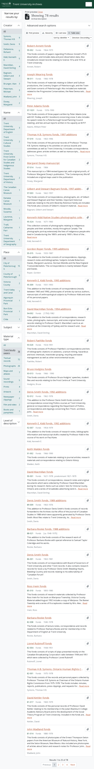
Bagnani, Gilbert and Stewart (11, 76)
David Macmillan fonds (40, 471)
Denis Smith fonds (37, 554)
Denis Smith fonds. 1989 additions (46, 500)
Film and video (11, 405)
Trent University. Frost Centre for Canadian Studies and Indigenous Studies (11, 160)
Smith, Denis (11, 45)
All (5, 31)
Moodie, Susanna (11, 210)
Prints (11, 387)
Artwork (11, 392)
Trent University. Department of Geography (11, 240)
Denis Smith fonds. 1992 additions (46, 392)
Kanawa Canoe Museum (11, 201)
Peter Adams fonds (38, 106)
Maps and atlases (11, 372)
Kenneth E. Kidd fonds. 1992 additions (48, 423)
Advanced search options (41, 25)
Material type (8, 338)
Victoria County (11, 283)
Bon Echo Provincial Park (11, 311)
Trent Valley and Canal (11, 291)
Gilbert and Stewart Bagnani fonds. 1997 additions (55, 188)
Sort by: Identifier (61, 38)
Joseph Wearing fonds (40, 74)
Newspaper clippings (11, 398)
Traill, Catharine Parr (11, 227)
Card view (62, 33)
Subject (8, 327)
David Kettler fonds (38, 697)
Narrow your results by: (11, 15)
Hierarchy (49, 33)
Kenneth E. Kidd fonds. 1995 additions (48, 280)
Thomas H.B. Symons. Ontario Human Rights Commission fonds (55, 669)
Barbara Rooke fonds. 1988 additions (48, 529)
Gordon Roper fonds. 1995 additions (48, 249)
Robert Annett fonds (39, 45)
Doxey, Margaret (11, 103)
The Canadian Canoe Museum (11, 190)
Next (72, 764)
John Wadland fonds (38, 729)
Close (40, 12)
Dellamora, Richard (11, 50)
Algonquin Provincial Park (11, 300)
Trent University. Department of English (11, 128)
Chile (11, 320)
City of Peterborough (11, 266)
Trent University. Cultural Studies (11, 141)
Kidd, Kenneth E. (11, 58)
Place (6, 252)
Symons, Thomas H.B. (11, 38)
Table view (74, 33)
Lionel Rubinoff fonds (39, 643)
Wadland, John (11, 97)
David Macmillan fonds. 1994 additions (49, 309)
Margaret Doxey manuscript (43, 163)
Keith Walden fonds (38, 449)
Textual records (11, 359)
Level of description (10, 422)
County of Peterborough (11, 275)
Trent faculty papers (11, 351)
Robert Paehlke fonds (39, 340)
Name (7, 112)
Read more (85, 151)
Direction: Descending (81, 38)
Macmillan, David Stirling (11, 66)
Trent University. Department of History (11, 178)
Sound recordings (11, 380)
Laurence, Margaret (11, 218)
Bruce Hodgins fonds (39, 369)
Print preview (33, 33)
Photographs (11, 366)
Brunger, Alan (11, 84)
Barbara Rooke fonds (39, 617)
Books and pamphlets (11, 411)
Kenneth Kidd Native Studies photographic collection (55, 217)
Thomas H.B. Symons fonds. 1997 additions (52, 134)
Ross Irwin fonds (36, 586)
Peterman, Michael (11, 90)
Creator (8, 25)
